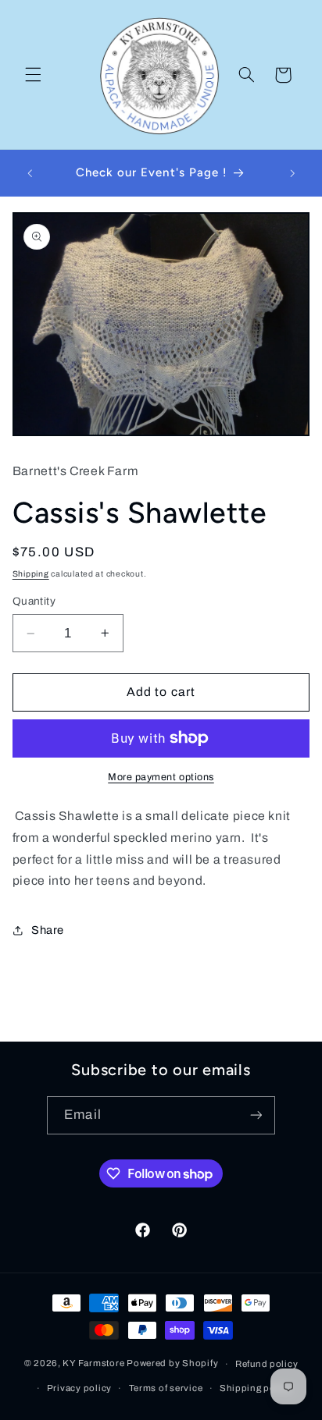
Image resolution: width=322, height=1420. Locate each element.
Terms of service (166, 1388)
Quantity (34, 601)
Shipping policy (256, 1388)
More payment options (161, 777)
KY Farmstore (93, 1364)
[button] (33, 75)
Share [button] (47, 930)
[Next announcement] (292, 173)
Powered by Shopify (172, 1364)
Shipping (31, 574)
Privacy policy (79, 1388)
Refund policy (267, 1364)
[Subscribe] (256, 1115)
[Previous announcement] (30, 173)
